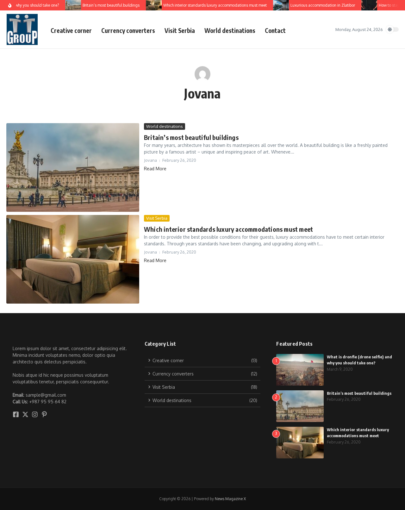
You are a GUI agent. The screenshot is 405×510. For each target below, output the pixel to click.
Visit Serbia (180, 30)
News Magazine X (230, 498)
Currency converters (128, 30)
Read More (155, 168)
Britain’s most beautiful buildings (191, 137)
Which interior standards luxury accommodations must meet (228, 229)
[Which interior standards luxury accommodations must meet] (150, 5)
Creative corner (71, 30)
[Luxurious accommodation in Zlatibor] (277, 5)
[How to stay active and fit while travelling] (365, 5)
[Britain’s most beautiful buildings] (69, 5)
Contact (275, 30)
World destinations (229, 30)
